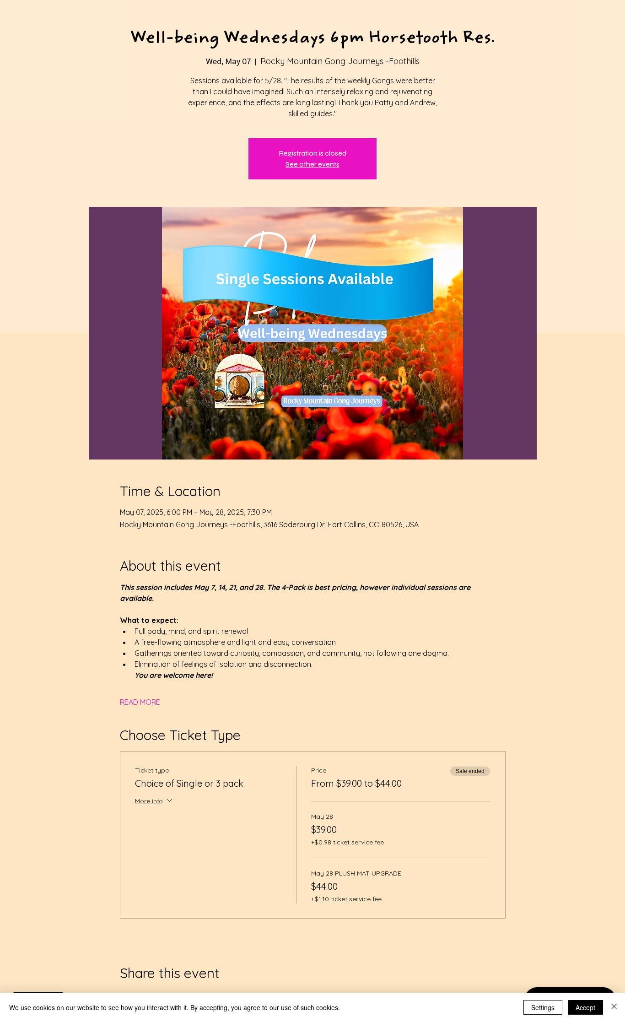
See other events (312, 164)
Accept (585, 1007)
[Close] (614, 1007)
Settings (543, 1007)
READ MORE (140, 702)
